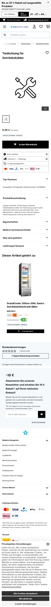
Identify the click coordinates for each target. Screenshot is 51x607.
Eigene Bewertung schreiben (26, 356)
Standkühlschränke (42, 44)
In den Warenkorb (28, 144)
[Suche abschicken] (5, 35)
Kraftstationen (7, 470)
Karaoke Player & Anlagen (12, 476)
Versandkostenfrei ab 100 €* (38, 20)
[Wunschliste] (41, 26)
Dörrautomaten (8, 465)
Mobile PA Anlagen (9, 450)
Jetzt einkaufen (24, 14)
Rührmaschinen (8, 481)
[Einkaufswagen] (48, 26)
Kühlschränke (26, 44)
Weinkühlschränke (9, 460)
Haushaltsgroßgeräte (8, 44)
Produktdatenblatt (13, 320)
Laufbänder (6, 455)
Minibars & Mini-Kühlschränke (14, 445)
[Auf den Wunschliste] (47, 52)
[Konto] (34, 27)
